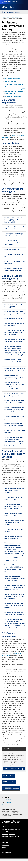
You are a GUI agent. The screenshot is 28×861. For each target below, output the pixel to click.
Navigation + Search (10, 12)
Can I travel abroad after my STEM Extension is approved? (14, 613)
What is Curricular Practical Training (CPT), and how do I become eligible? (13, 220)
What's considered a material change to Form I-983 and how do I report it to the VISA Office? (14, 568)
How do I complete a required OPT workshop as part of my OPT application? (14, 332)
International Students (12, 15)
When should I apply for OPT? (14, 318)
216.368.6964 (8, 800)
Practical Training (10, 81)
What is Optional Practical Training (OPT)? (13, 306)
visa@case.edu (8, 802)
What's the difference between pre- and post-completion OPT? (14, 313)
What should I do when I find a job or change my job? (14, 395)
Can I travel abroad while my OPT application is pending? (13, 425)
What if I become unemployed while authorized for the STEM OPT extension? (14, 596)
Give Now (4, 847)
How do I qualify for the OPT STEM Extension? (14, 498)
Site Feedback (5, 804)
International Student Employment (12, 17)
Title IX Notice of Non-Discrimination (10, 836)
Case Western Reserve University (12, 826)
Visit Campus (5, 850)
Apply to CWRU (5, 845)
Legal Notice (5, 834)
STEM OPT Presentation (11, 788)
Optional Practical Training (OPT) (15, 89)
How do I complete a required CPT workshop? (14, 228)
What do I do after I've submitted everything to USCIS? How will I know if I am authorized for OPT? (14, 386)
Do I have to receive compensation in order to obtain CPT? (12, 243)
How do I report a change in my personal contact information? (14, 418)
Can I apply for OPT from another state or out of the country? (13, 362)
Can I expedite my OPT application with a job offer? (13, 377)
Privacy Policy (12, 834)
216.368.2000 (5, 831)
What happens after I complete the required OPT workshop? (14, 340)
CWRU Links (5, 843)
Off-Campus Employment (12, 96)
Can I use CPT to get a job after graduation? (14, 262)
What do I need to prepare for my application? (14, 324)
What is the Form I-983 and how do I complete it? (13, 537)
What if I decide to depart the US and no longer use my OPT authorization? (14, 410)
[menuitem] (6, 845)
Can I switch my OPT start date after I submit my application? (14, 370)
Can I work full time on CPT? (13, 250)
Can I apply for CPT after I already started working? (13, 269)
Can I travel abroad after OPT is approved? (14, 431)
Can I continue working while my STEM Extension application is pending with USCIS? (14, 587)
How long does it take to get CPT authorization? (13, 235)
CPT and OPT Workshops (13, 769)
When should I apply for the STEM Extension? (13, 514)
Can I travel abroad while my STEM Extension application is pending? (14, 605)
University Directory (6, 852)
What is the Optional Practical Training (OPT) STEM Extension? (14, 490)
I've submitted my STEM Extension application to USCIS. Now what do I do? (14, 578)
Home (3, 15)
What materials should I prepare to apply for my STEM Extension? (14, 522)
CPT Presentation (8, 776)
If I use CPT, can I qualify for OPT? (13, 255)
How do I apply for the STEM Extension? (13, 530)
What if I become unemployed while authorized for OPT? (14, 402)
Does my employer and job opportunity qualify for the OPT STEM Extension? (13, 506)
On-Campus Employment (12, 78)
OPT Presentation (8, 782)
